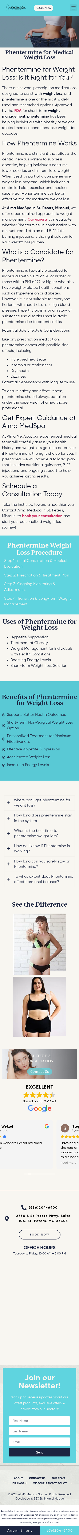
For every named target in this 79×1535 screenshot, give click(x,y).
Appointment (19, 1530)
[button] (73, 7)
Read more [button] (14, 1163)
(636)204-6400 (59, 1530)
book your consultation (42, 516)
